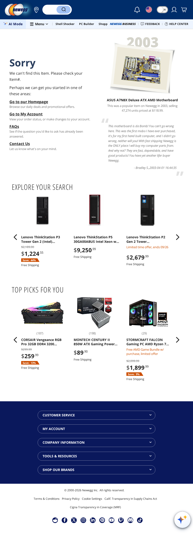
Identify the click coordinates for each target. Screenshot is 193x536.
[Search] (63, 10)
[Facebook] (64, 520)
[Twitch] (121, 520)
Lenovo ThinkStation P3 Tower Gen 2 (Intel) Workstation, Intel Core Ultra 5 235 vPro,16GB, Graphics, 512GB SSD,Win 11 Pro (43, 239)
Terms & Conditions (47, 499)
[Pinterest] (102, 520)
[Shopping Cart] (184, 9)
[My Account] (174, 9)
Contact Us (19, 143)
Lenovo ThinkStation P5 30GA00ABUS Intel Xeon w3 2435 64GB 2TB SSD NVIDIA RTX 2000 (96, 239)
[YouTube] (111, 520)
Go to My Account (26, 114)
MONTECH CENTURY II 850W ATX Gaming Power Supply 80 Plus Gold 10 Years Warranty (94, 342)
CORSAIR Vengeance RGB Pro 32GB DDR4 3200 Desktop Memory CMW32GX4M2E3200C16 (41, 342)
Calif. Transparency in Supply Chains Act (131, 499)
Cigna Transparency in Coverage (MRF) (95, 507)
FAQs (14, 126)
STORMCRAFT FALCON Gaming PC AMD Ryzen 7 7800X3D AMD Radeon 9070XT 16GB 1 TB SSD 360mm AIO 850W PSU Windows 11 (146, 342)
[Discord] (130, 520)
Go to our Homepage (28, 101)
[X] (74, 520)
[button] (35, 9)
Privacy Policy (71, 499)
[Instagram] (83, 520)
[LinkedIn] (93, 520)
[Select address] (35, 9)
